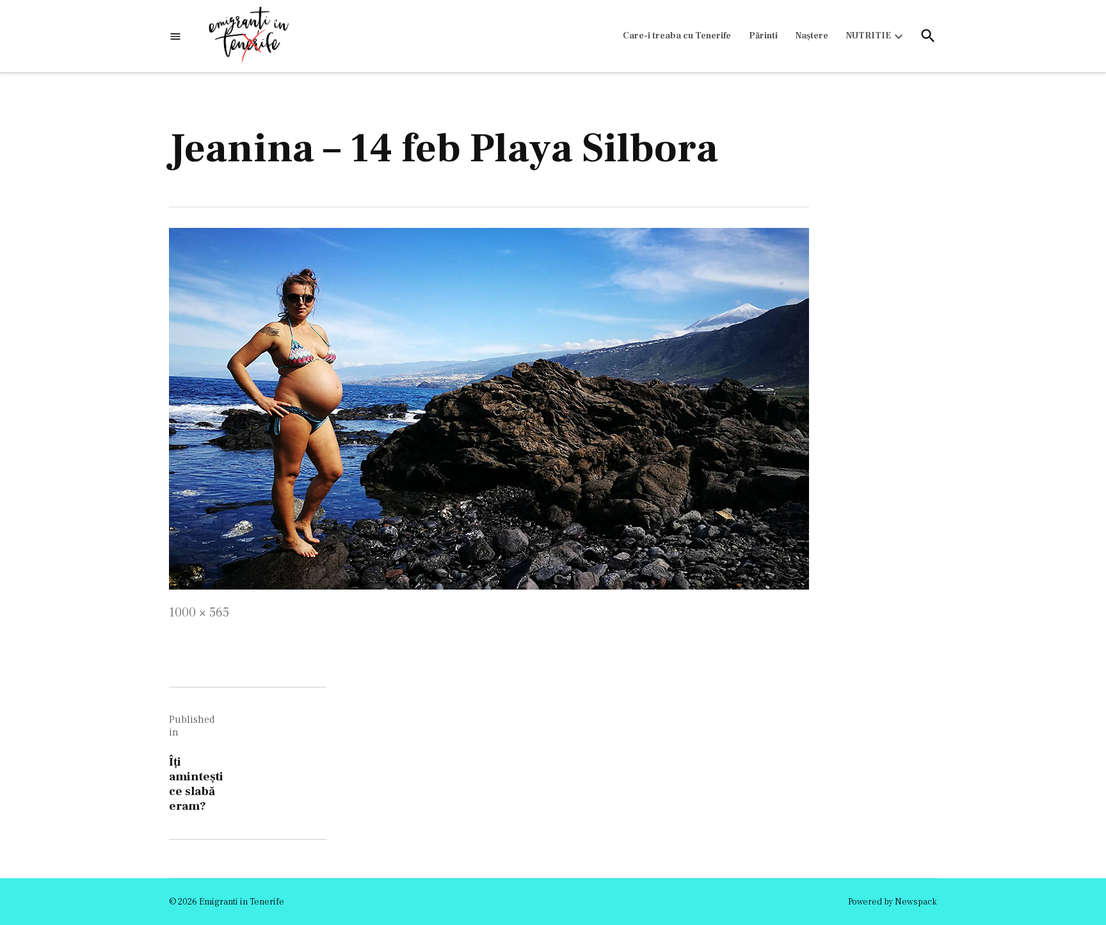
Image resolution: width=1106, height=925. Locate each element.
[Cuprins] (175, 36)
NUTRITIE (868, 36)
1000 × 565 (199, 612)
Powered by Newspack (892, 902)
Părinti (763, 36)
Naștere (812, 36)
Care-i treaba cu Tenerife (677, 36)
